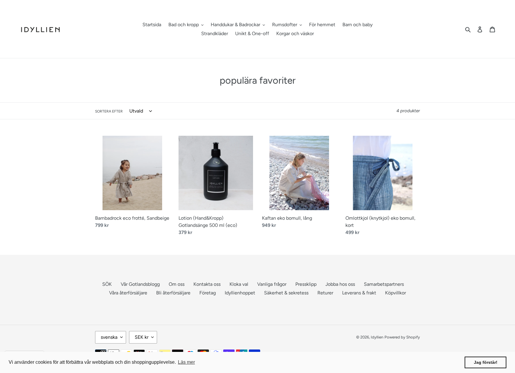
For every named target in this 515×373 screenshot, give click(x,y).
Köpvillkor (395, 293)
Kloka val (238, 284)
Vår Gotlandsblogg (140, 284)
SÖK (107, 284)
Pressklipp (306, 284)
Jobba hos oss (340, 284)
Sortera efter (109, 111)
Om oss (176, 284)
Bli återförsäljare (173, 293)
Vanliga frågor (271, 284)
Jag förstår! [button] (485, 362)
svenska (109, 337)
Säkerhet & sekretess (286, 293)
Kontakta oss (207, 284)
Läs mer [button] (186, 362)
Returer (325, 293)
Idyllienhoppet (240, 293)
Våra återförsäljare (128, 293)
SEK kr (141, 337)
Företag (207, 293)
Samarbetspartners (384, 284)
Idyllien (377, 337)
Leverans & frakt (359, 293)
